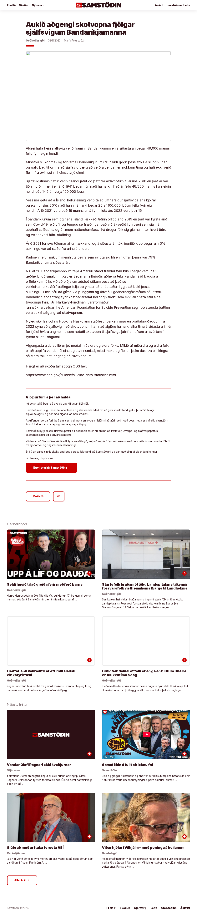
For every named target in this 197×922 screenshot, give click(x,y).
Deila (38, 496)
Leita (186, 5)
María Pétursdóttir (74, 40)
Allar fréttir (22, 880)
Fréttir (11, 5)
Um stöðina (174, 5)
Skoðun (24, 5)
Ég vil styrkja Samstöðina (52, 467)
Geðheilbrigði (35, 40)
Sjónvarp (38, 5)
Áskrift (160, 5)
